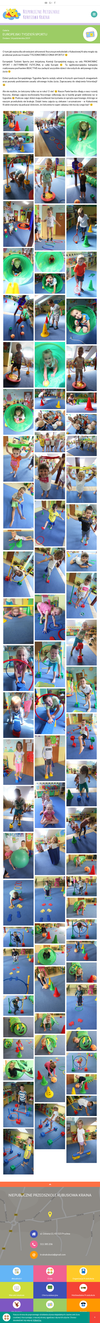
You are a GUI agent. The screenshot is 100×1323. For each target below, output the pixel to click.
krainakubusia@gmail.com (53, 1254)
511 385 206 (46, 1244)
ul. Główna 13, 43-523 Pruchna (55, 1233)
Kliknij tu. (37, 1320)
